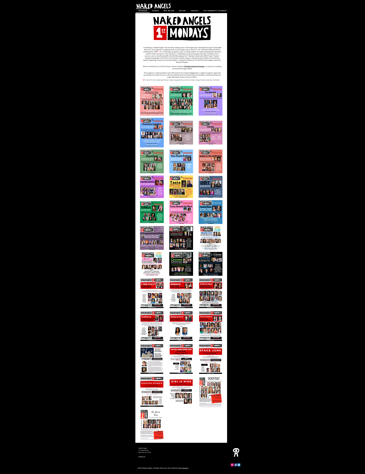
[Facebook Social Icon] (235, 464)
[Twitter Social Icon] (238, 464)
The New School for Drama (194, 66)
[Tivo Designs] (183, 468)
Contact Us (141, 456)
